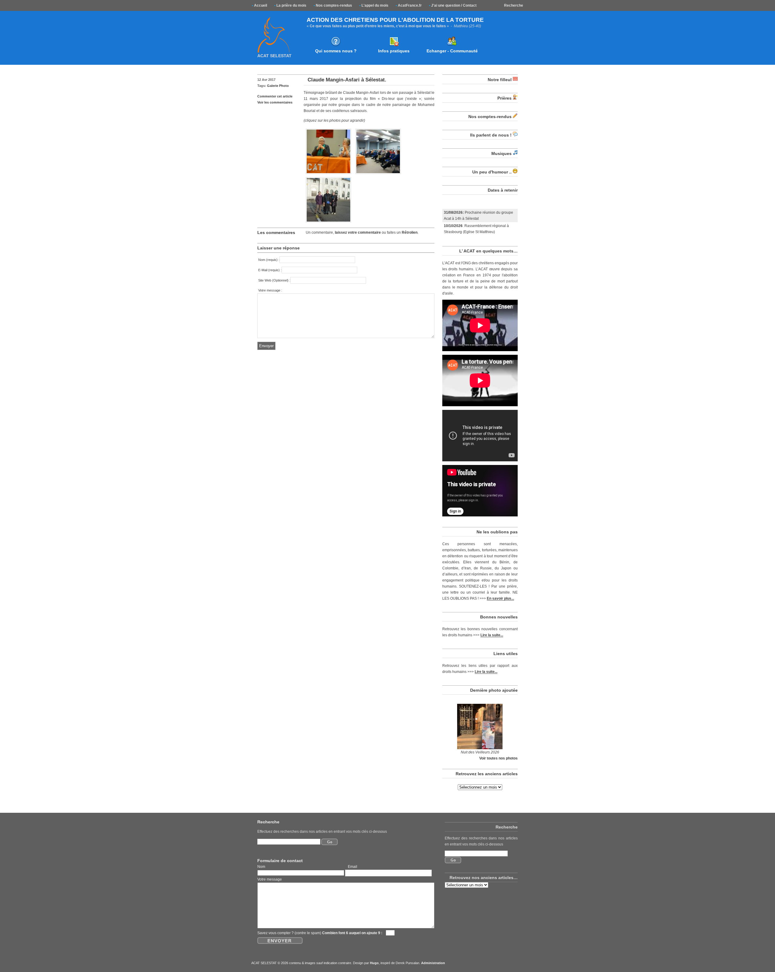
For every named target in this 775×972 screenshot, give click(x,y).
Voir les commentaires (274, 102)
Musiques (501, 153)
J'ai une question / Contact (453, 5)
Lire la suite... (491, 635)
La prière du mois (290, 5)
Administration (433, 963)
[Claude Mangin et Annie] (328, 174)
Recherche (513, 5)
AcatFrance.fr (409, 5)
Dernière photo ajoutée (494, 690)
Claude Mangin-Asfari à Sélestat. (347, 80)
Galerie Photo (278, 85)
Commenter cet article (274, 96)
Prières (504, 98)
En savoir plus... (500, 598)
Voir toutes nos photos (498, 758)
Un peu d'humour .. (492, 172)
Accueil (259, 5)
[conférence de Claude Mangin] (378, 174)
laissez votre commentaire (358, 232)
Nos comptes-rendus (333, 5)
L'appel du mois (373, 5)
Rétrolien (409, 232)
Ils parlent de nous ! (491, 135)
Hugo (374, 963)
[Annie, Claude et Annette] (328, 223)
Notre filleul (500, 79)
